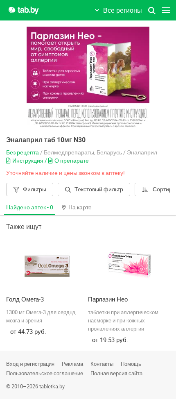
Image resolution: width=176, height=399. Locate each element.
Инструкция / (30, 160)
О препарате (71, 160)
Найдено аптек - (29, 207)
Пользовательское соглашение (44, 373)
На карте (80, 207)
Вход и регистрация (30, 363)
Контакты (101, 363)
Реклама (72, 363)
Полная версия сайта (116, 373)
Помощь (131, 363)
